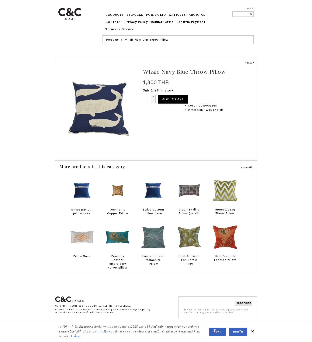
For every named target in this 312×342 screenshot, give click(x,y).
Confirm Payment (190, 22)
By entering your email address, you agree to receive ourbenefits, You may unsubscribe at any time (216, 311)
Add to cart (173, 99)
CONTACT (113, 22)
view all (246, 167)
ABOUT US (197, 15)
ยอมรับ (238, 332)
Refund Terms (162, 22)
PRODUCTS (114, 15)
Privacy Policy (136, 22)
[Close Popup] (253, 331)
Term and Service (119, 29)
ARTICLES (177, 15)
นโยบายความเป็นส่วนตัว (101, 332)
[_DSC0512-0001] (99, 108)
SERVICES (134, 15)
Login (250, 8)
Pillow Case (206, 97)
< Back (249, 62)
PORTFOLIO (156, 15)
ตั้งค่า (78, 336)
